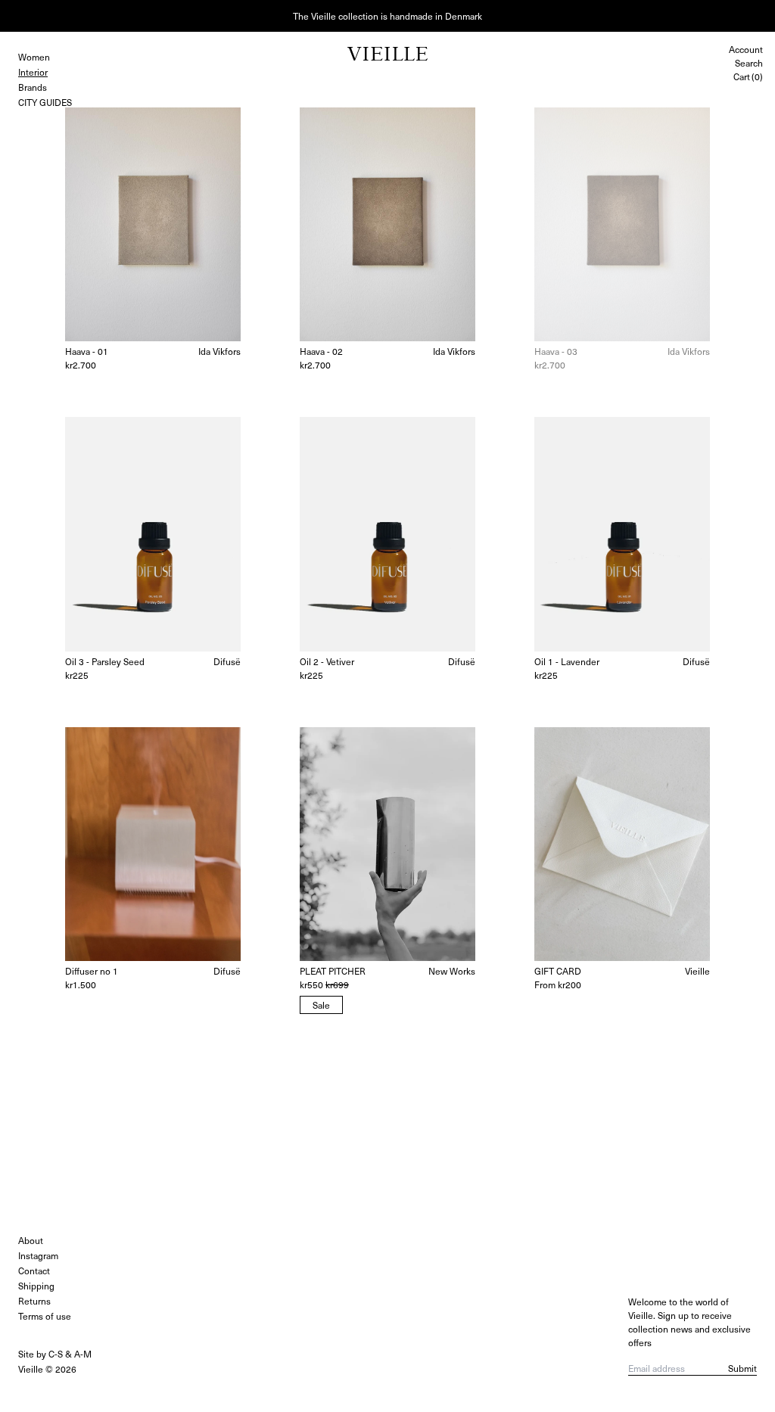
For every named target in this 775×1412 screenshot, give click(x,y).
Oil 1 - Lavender (566, 661)
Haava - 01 (86, 351)
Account (746, 49)
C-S (55, 1354)
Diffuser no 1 (91, 971)
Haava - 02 (321, 351)
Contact (34, 1270)
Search (749, 63)
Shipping (36, 1286)
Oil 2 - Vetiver (327, 661)
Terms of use (44, 1316)
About (30, 1240)
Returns (34, 1301)
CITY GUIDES (45, 102)
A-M (83, 1354)
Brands (32, 87)
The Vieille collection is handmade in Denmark (387, 16)
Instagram (38, 1255)
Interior (33, 72)
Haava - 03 (555, 351)
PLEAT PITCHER (333, 971)
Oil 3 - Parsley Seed (105, 661)
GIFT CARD (557, 971)
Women (34, 57)
